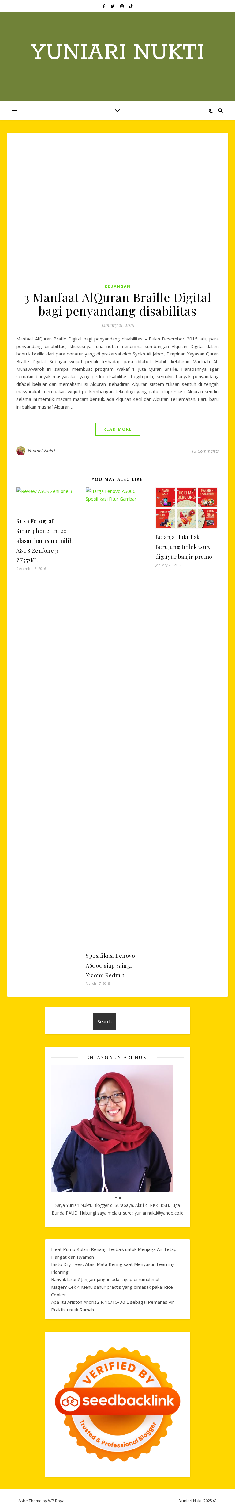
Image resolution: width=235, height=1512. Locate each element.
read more (117, 429)
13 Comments (205, 451)
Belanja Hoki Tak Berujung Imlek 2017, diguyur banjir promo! (184, 546)
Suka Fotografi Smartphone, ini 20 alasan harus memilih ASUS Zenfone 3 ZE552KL (44, 540)
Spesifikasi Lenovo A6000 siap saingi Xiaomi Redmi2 (110, 965)
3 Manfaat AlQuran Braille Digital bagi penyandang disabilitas (117, 304)
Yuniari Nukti (117, 53)
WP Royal (56, 1500)
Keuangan (118, 286)
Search (105, 1021)
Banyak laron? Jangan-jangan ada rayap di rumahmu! (105, 1279)
